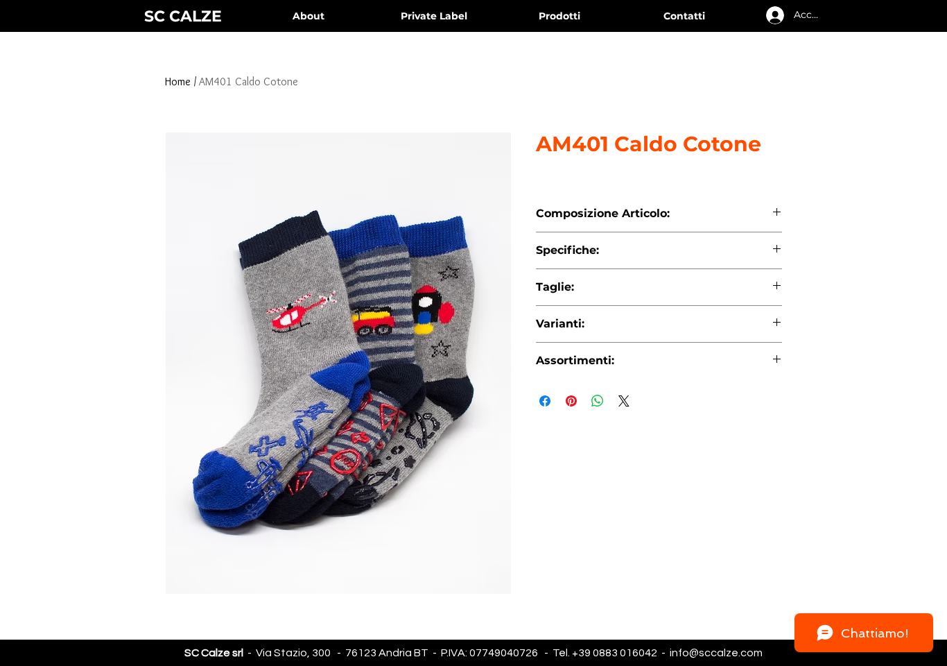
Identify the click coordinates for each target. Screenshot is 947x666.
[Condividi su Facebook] (545, 401)
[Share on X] (624, 401)
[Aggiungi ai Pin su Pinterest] (571, 401)
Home (178, 81)
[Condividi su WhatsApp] (597, 401)
